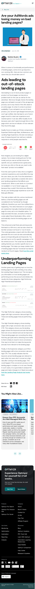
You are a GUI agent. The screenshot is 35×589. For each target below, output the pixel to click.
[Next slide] (19, 453)
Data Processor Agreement (28, 584)
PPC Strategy (6, 51)
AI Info (20, 515)
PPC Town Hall (22, 534)
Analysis (4, 540)
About (19, 506)
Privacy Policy (31, 585)
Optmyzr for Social (7, 514)
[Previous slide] (15, 453)
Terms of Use (31, 587)
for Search (16, 3)
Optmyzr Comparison (24, 547)
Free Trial (21, 518)
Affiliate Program (23, 521)
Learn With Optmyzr (24, 537)
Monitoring (4, 528)
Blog (19, 528)
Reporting (4, 537)
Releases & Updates (24, 553)
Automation (4, 534)
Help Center (21, 550)
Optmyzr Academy (23, 531)
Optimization (5, 531)
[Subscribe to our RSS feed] (11, 386)
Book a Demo (21, 489)
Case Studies (22, 544)
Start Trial (10, 489)
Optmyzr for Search (7, 506)
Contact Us (21, 512)
